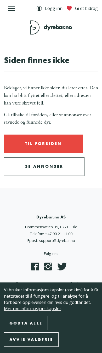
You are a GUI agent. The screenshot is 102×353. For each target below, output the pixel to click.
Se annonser (44, 166)
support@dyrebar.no (57, 240)
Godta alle (25, 323)
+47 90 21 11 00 (58, 233)
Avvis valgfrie (31, 339)
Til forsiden (43, 143)
